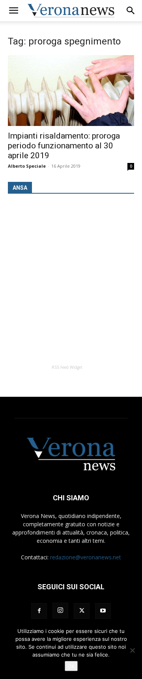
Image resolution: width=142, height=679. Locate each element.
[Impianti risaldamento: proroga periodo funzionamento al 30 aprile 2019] (71, 90)
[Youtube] (103, 611)
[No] (132, 650)
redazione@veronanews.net (85, 557)
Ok (71, 666)
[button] (13, 10)
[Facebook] (39, 611)
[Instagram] (60, 610)
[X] (82, 611)
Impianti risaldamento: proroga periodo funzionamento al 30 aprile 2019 (64, 145)
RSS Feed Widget (67, 367)
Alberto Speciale (27, 166)
